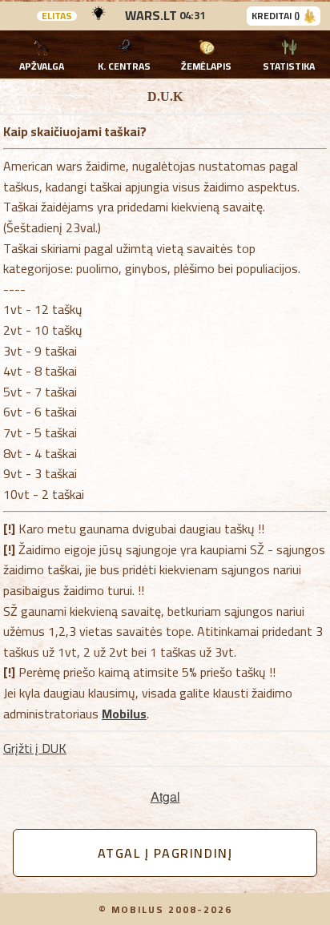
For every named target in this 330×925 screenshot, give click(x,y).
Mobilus (124, 714)
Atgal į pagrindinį (165, 853)
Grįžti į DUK (34, 748)
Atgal (165, 796)
